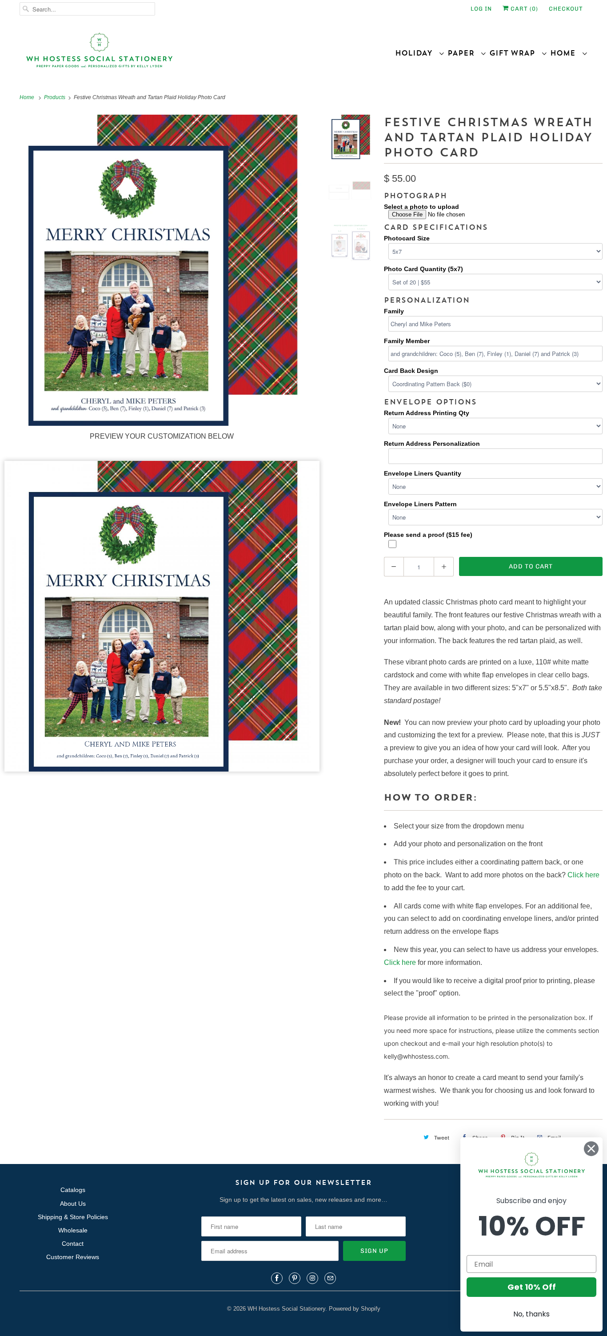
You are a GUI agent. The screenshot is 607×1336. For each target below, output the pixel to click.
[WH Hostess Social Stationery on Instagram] (312, 1278)
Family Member (407, 341)
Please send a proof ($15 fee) (428, 535)
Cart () (523, 8)
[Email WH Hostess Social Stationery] (330, 1278)
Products (55, 97)
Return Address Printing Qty (426, 413)
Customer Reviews (72, 1256)
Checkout (566, 8)
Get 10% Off (531, 1286)
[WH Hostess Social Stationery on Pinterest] (294, 1278)
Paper (463, 52)
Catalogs (72, 1189)
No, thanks (531, 1314)
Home (566, 52)
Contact (73, 1243)
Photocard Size (407, 238)
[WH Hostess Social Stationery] (159, 54)
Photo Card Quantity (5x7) (423, 269)
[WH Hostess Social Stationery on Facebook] (277, 1278)
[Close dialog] (591, 1148)
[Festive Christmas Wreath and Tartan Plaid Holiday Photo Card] (350, 139)
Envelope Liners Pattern (420, 504)
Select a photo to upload (421, 207)
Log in (481, 8)
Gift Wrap (515, 52)
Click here (583, 875)
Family (394, 311)
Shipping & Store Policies (73, 1216)
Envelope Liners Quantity (422, 473)
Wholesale (73, 1230)
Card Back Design (411, 371)
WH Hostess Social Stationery (286, 1308)
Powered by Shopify (354, 1308)
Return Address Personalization (432, 443)
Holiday (417, 52)
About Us (73, 1203)
